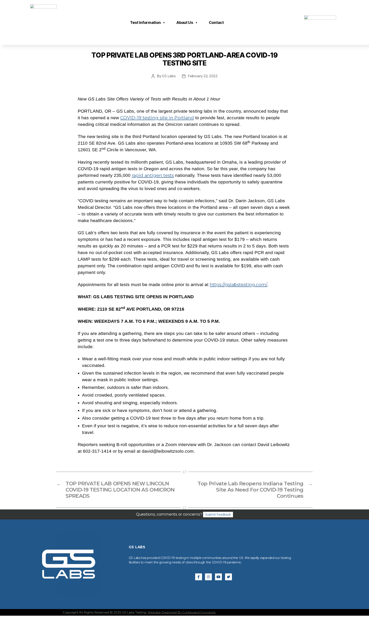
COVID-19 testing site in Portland (157, 117)
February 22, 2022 (202, 76)
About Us (184, 22)
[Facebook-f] (198, 576)
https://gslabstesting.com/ (238, 284)
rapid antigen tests (153, 175)
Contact (216, 22)
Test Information (145, 22)
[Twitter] (228, 576)
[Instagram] (208, 576)
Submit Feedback (218, 514)
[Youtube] (218, 576)
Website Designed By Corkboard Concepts (181, 612)
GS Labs (169, 76)
